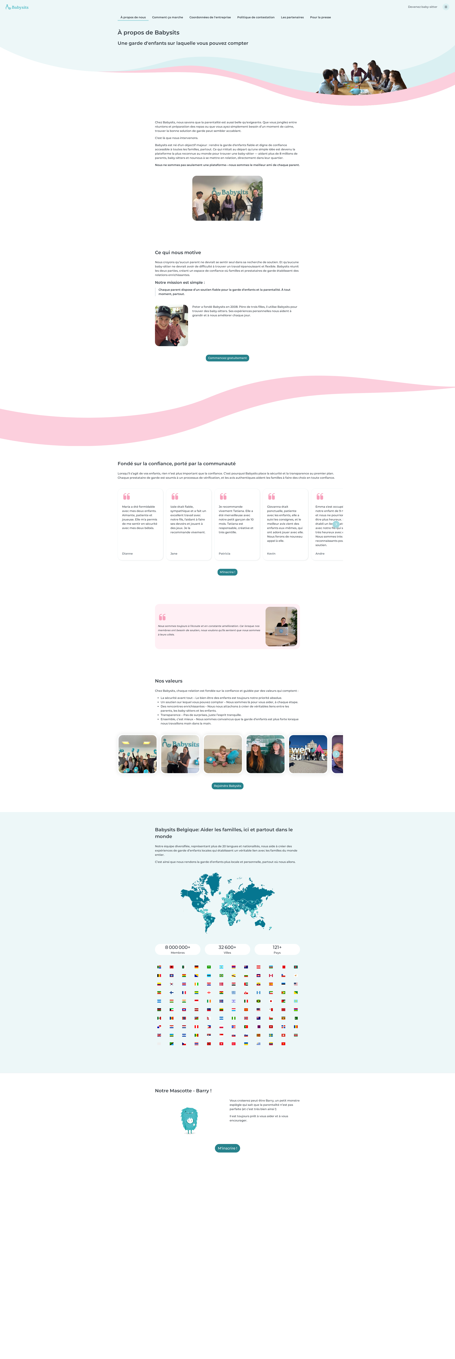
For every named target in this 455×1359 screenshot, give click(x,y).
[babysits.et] (159, 992)
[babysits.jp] (271, 1001)
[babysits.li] (209, 1009)
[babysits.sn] (196, 1035)
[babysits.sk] (234, 1035)
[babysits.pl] (221, 1026)
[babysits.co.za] (159, 967)
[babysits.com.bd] (296, 967)
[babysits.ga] (196, 992)
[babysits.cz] (184, 1044)
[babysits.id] (196, 1001)
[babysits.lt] (221, 1009)
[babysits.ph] (209, 1026)
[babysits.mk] (246, 1009)
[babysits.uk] (159, 1035)
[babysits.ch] (283, 1035)
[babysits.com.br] (221, 975)
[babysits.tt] (209, 1044)
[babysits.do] (283, 1026)
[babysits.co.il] (234, 1001)
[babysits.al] (171, 967)
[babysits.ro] (296, 1026)
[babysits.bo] (184, 975)
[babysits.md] (171, 1018)
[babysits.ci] (196, 984)
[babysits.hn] (159, 1001)
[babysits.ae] (246, 984)
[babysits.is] (221, 1001)
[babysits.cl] (283, 975)
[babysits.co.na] (196, 1018)
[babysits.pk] (296, 1018)
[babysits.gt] (258, 992)
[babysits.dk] (221, 984)
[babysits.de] (196, 967)
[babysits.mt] (271, 1009)
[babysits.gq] (271, 992)
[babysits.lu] (234, 1009)
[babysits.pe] (196, 1026)
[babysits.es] (271, 984)
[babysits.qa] (258, 1026)
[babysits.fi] (171, 992)
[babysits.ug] (283, 1018)
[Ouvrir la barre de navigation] (446, 7)
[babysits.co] (159, 984)
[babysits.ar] (221, 967)
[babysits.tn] (221, 1044)
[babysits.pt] (246, 1026)
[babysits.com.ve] (271, 1044)
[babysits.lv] (196, 1009)
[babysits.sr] (296, 1035)
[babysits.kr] (171, 984)
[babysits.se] (271, 1035)
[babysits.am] (234, 967)
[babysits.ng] (234, 1018)
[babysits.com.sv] (184, 1035)
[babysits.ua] (246, 1044)
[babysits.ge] (209, 992)
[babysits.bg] (246, 975)
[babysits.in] (184, 1001)
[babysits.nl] (184, 1026)
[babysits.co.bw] (209, 975)
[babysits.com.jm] (258, 1001)
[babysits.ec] (258, 984)
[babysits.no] (246, 1018)
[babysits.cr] (184, 984)
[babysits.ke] (159, 1009)
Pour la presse (320, 17)
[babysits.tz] (171, 1044)
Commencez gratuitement (227, 358)
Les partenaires (292, 17)
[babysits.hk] (271, 1026)
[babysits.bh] (283, 967)
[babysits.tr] (234, 1044)
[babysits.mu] (296, 1009)
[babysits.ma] (283, 1009)
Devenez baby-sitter (422, 7)
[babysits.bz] (171, 975)
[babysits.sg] (221, 1035)
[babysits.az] (271, 967)
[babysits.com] (184, 967)
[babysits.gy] (283, 992)
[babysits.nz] (258, 1018)
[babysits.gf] (296, 992)
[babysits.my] (258, 1009)
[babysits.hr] (209, 984)
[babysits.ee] (283, 984)
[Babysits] (17, 7)
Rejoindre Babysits (227, 786)
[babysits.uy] (258, 1044)
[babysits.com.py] (171, 1026)
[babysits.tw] (159, 1044)
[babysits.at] (258, 967)
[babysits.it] (246, 1001)
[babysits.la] (184, 1009)
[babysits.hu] (171, 1001)
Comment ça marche (167, 17)
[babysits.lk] (258, 1035)
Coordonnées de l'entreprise (210, 17)
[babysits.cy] (296, 975)
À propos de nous (133, 17)
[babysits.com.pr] (234, 1026)
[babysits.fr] (184, 992)
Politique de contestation (256, 17)
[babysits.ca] (271, 975)
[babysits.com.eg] (234, 984)
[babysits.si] (246, 1035)
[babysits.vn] (283, 1044)
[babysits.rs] (209, 1035)
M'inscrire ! (227, 572)
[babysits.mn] (184, 1018)
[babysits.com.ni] (221, 1018)
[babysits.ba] (196, 975)
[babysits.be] (159, 975)
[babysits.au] (246, 967)
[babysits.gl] (246, 992)
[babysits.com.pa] (159, 1026)
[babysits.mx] (159, 1018)
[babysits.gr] (234, 992)
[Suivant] (336, 524)
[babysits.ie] (209, 1001)
